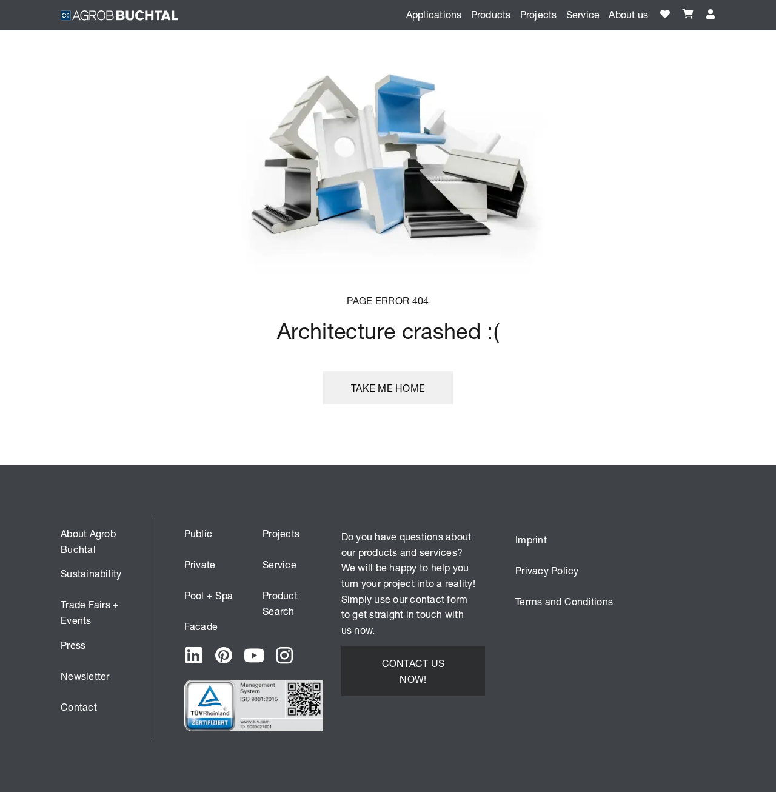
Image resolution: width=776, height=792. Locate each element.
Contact (79, 707)
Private (200, 564)
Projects (538, 14)
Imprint (531, 539)
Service (279, 564)
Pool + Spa (208, 595)
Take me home (388, 388)
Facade (201, 626)
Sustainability (91, 573)
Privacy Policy (547, 570)
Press (73, 645)
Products (491, 14)
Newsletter (85, 676)
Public (198, 533)
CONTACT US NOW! (413, 671)
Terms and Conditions (564, 601)
